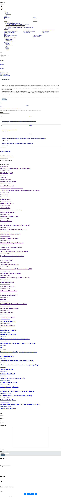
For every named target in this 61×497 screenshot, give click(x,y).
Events (7, 13)
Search (2, 56)
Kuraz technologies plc (7, 282)
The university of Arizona (8, 408)
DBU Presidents (35, 21)
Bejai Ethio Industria (6, 312)
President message (7, 17)
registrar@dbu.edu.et (5, 469)
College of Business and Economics (9, 32)
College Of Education (45, 32)
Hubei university (5, 199)
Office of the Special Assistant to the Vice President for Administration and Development (20, 27)
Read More (2, 60)
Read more (1, 112)
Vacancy (7, 15)
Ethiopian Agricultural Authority (10, 234)
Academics (6, 29)
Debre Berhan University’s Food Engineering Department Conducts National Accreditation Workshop (17, 143)
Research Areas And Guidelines (37, 35)
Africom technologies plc (7, 321)
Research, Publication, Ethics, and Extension (10, 35)
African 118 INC (5, 208)
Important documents (9, 41)
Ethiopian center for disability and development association (18, 352)
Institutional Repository (5, 481)
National (7, 43)
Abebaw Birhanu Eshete (7, 325)
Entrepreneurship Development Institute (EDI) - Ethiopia (17, 343)
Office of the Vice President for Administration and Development (15, 26)
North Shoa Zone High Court (9, 216)
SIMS (3, 478)
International (8, 44)
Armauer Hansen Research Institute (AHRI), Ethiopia (16, 360)
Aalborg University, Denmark (9, 387)
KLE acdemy (4, 194)
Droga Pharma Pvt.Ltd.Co (8, 330)
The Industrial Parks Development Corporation (15, 339)
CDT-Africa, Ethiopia (7, 356)
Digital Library (4, 480)
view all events (2, 162)
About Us (5, 16)
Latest (5, 11)
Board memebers (6, 18)
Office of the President (9, 22)
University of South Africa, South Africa (12, 378)
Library (7, 47)
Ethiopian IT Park (6, 221)
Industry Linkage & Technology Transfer (10, 37)
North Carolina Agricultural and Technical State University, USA (20, 404)
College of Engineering (45, 31)
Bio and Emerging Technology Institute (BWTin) (15, 225)
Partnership (6, 42)
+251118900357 (4, 468)
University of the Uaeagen (8, 181)
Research (5, 34)
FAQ (3, 463)
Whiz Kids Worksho (6, 369)
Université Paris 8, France (8, 400)
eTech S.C (3, 299)
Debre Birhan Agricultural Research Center (13, 304)
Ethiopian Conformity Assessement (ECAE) (13, 229)
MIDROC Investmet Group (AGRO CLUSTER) (15, 277)
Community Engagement (36, 36)
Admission (6, 38)
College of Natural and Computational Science (11, 31)
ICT (6, 46)
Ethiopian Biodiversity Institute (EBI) (11, 243)
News (7, 12)
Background (34, 17)
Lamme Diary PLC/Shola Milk (9, 238)
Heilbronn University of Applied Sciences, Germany (16, 395)
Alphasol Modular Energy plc (9, 264)
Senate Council (35, 18)
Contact (5, 21)
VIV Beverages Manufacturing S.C (11, 247)
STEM (34, 37)
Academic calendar (9, 40)
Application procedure (9, 39)
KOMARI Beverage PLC (8, 286)
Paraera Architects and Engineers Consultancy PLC (16, 269)
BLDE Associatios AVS (7, 203)
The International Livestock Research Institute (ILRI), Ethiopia (19, 365)
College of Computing (26, 32)
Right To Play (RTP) (6, 173)
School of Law (6, 33)
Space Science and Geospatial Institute (12, 256)
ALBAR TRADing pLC (7, 317)
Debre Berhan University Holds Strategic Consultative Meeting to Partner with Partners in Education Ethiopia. (19, 121)
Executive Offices (8, 28)
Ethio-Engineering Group (8, 334)
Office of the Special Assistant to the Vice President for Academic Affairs (18, 24)
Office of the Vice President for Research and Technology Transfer (15, 25)
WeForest (3, 177)
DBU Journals (4, 482)
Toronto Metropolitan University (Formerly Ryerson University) (20, 190)
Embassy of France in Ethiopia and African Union (15, 168)
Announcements (8, 14)
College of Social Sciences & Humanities (29, 31)
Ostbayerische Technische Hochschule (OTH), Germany (17, 391)
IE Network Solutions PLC (8, 291)
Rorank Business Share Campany (10, 273)
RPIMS (3, 484)
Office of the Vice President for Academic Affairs (13, 23)
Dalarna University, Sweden (8, 382)
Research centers (6, 36)
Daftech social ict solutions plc (9, 308)
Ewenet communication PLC (9, 295)
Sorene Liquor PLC (6, 260)
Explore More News (3, 147)
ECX (1, 347)
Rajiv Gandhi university (7, 212)
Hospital (7, 48)
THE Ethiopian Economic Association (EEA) (14, 251)
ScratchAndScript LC (7, 186)
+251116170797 (4, 461)
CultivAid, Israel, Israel (7, 374)
